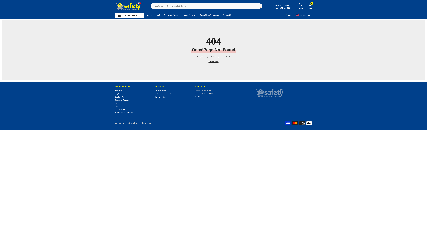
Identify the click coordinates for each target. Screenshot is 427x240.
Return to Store (213, 62)
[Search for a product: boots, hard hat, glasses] (206, 6)
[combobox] (203, 6)
